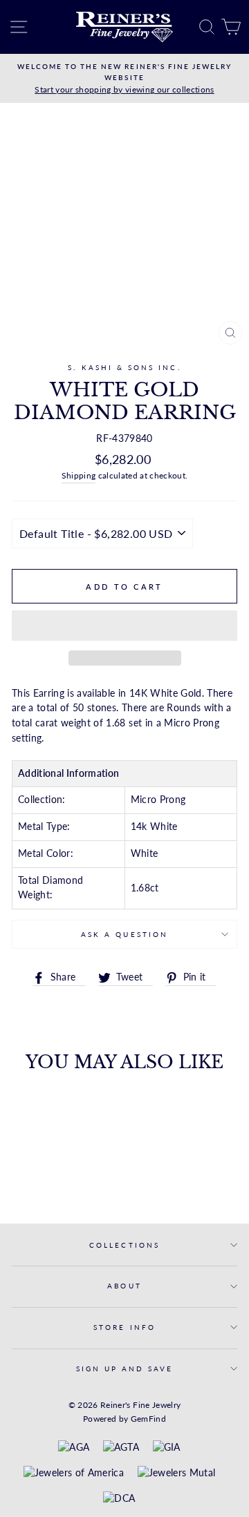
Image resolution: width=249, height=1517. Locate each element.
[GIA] (167, 1448)
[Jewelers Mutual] (177, 1473)
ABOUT (124, 1286)
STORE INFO (124, 1327)
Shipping (79, 475)
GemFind (148, 1418)
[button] (124, 625)
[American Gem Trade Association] (121, 1448)
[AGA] (73, 1448)
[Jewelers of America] (74, 1473)
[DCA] (119, 1499)
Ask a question (124, 934)
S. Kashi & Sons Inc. (124, 367)
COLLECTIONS (124, 1245)
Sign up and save (125, 1368)
